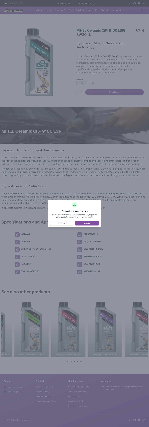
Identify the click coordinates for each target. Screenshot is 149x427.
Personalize (62, 223)
